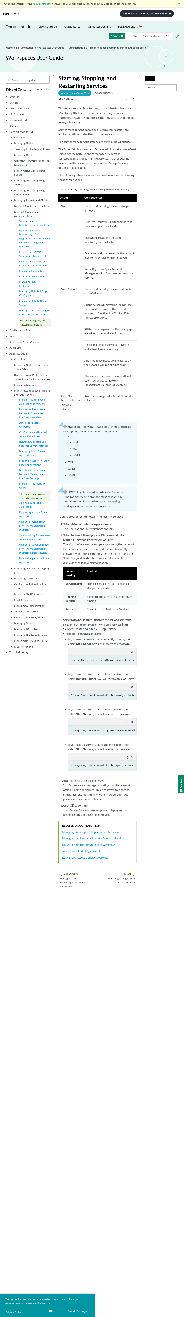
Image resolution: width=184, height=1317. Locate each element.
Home (9, 47)
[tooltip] (150, 78)
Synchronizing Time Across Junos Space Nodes (34, 537)
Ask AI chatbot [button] (41, 3)
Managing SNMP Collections (28, 283)
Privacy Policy (13, 1312)
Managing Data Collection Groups (34, 302)
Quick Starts (72, 26)
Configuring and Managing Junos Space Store (34, 434)
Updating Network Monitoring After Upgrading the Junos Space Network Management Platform (34, 238)
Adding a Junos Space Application (31, 504)
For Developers (130, 26)
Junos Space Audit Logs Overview (83, 851)
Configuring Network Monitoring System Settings (34, 222)
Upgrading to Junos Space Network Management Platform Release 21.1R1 (34, 548)
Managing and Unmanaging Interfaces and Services (34, 312)
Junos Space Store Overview (29, 424)
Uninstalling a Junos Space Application (34, 560)
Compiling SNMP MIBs (32, 276)
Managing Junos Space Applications (32, 453)
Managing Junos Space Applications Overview (32, 401)
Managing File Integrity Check (32, 485)
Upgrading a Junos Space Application (33, 514)
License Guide (48, 26)
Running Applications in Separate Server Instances (33, 443)
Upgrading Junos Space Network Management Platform (32, 525)
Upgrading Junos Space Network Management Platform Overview (32, 413)
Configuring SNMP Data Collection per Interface (33, 263)
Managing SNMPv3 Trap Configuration (33, 293)
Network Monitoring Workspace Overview (88, 844)
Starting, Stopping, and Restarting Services (33, 322)
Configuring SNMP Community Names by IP (33, 253)
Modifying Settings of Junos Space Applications (35, 462)
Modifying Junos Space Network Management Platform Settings (32, 474)
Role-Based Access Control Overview (85, 857)
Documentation (20, 26)
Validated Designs (99, 26)
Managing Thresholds (31, 270)
